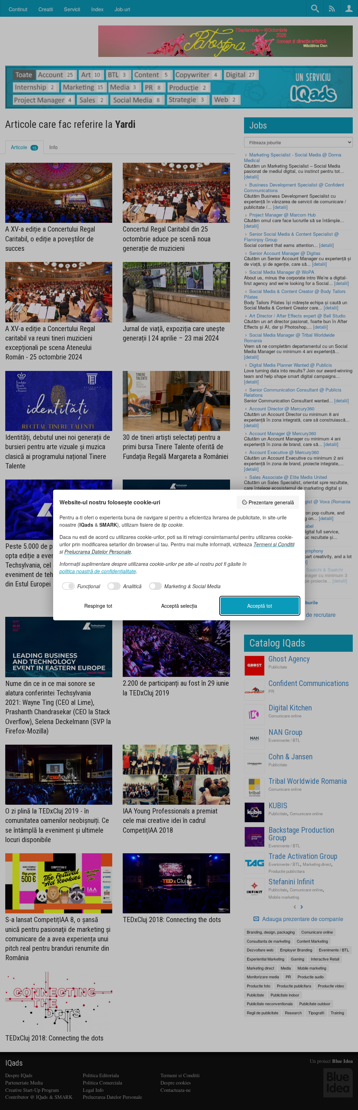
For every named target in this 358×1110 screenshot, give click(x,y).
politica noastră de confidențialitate (97, 571)
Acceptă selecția (179, 605)
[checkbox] (79, 586)
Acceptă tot (259, 605)
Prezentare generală (271, 502)
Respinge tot (98, 605)
